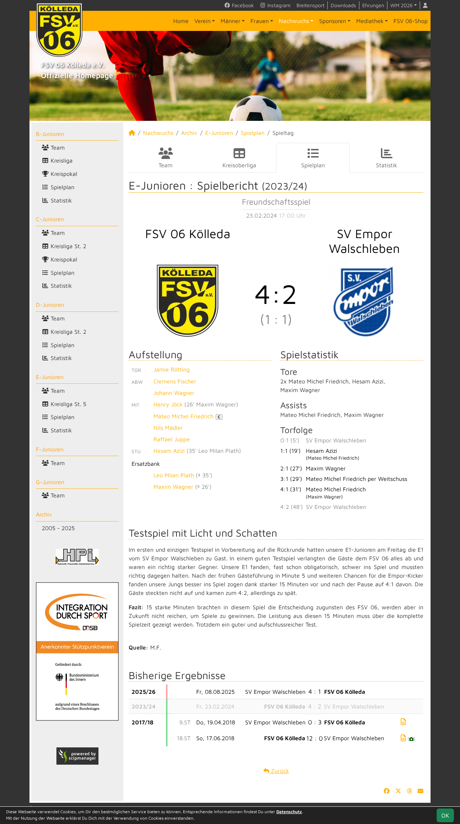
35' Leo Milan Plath (214, 450)
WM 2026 (401, 5)
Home (181, 21)
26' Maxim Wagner (211, 404)
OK (445, 815)
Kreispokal (63, 173)
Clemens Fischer (174, 381)
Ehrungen (373, 5)
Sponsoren (332, 21)
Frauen (259, 21)
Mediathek (369, 21)
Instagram (278, 5)
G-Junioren (50, 482)
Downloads (343, 5)
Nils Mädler (168, 427)
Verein (202, 21)
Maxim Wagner (173, 486)
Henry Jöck (168, 404)
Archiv (44, 514)
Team (57, 147)
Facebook (242, 5)
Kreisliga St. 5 (67, 404)
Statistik (60, 200)
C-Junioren (50, 219)
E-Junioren (50, 377)
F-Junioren (50, 449)
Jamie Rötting (171, 369)
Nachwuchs (294, 21)
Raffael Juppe (171, 439)
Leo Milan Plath (173, 475)
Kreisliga (61, 160)
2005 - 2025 (58, 528)
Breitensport (310, 5)
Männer (230, 21)
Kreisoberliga (239, 165)
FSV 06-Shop (411, 21)
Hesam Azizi (169, 450)
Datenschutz (289, 811)
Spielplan (61, 187)
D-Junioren (50, 304)
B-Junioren (50, 134)
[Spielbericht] (403, 722)
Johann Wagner (173, 393)
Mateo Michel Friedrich (186, 416)
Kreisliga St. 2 (67, 246)
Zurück (279, 771)
